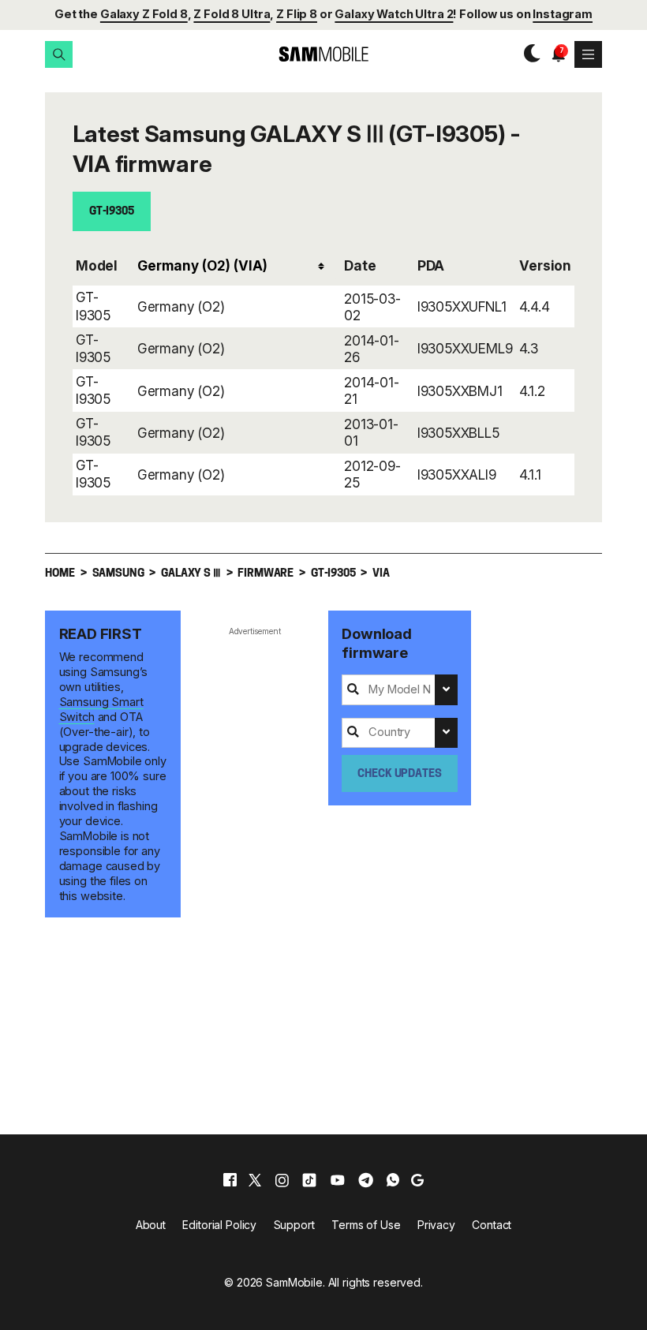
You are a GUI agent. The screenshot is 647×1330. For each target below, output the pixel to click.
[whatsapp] (393, 1180)
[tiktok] (309, 1180)
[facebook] (230, 1180)
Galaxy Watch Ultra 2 (394, 14)
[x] (255, 1180)
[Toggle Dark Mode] (528, 54)
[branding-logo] (323, 54)
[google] (417, 1180)
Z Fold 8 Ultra (231, 14)
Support (294, 1224)
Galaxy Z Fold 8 (144, 14)
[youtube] (338, 1180)
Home (59, 574)
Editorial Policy (219, 1224)
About (151, 1224)
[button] (58, 54)
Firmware (265, 574)
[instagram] (282, 1180)
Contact (491, 1224)
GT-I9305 (111, 212)
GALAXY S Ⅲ (190, 574)
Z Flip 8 (296, 14)
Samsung (118, 574)
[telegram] (365, 1180)
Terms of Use (365, 1224)
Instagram (563, 14)
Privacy (436, 1224)
